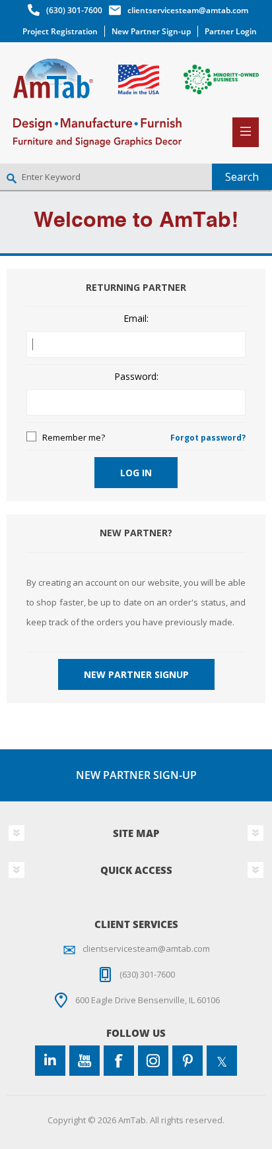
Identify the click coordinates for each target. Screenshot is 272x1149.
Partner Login (231, 31)
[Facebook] (119, 1060)
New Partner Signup (136, 674)
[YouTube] (84, 1060)
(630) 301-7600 (74, 10)
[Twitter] (222, 1060)
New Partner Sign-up (151, 31)
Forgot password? (208, 437)
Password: (136, 377)
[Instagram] (153, 1060)
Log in (136, 472)
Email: (136, 319)
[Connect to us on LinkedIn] (50, 1060)
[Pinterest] (187, 1060)
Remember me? (73, 437)
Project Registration (60, 31)
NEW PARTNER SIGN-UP (136, 775)
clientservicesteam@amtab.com (187, 10)
